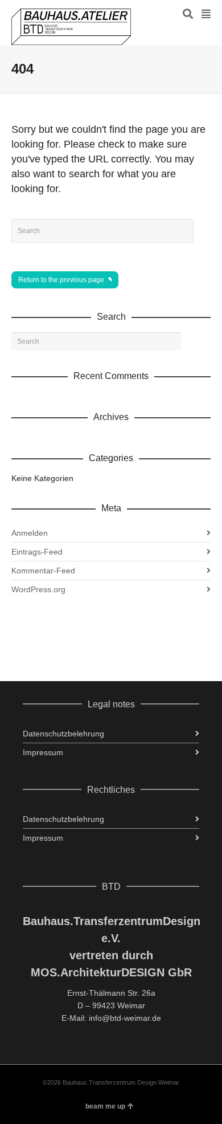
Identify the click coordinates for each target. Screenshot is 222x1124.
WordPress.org (38, 589)
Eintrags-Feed (37, 551)
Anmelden (29, 532)
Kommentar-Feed (43, 570)
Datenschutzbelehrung (63, 733)
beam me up (105, 1106)
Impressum (43, 752)
